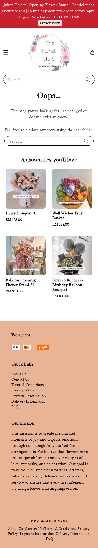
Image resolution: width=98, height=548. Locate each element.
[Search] (87, 79)
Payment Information (28, 396)
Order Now (50, 23)
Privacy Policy (22, 390)
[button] (6, 52)
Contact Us (20, 379)
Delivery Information (28, 401)
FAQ (15, 407)
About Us (18, 374)
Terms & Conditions (27, 385)
